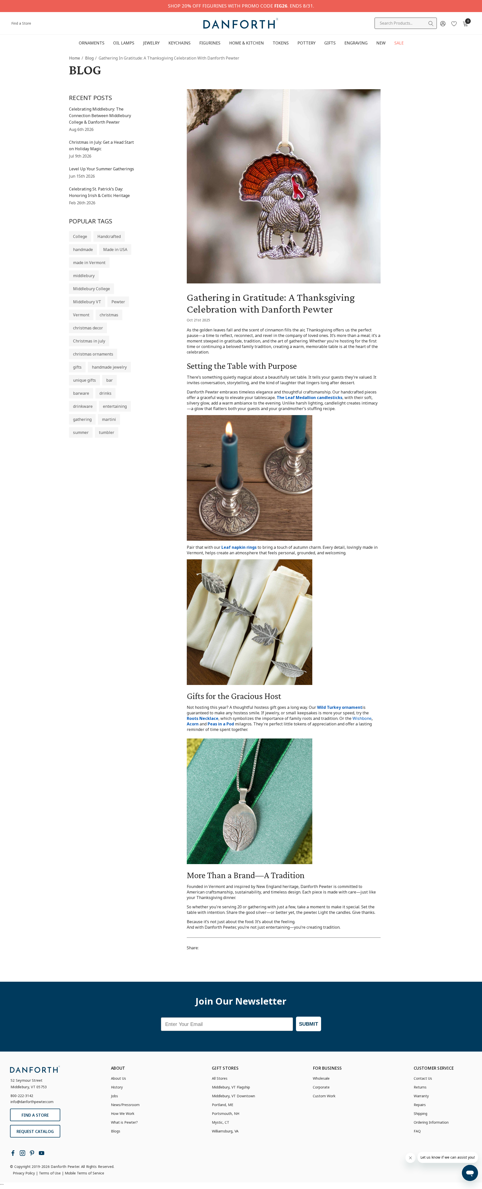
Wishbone (362, 718)
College (80, 236)
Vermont (81, 315)
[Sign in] (442, 23)
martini (109, 419)
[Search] (431, 24)
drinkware (83, 406)
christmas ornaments (93, 354)
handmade (83, 249)
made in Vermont (89, 262)
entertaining (115, 406)
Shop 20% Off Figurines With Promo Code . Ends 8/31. (241, 6)
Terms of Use (50, 1173)
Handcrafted (109, 236)
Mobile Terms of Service (84, 1173)
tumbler (106, 432)
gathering (82, 419)
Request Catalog (35, 1131)
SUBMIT (308, 1024)
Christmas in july (89, 341)
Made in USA (115, 249)
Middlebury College (91, 288)
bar (109, 380)
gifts (77, 367)
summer (81, 432)
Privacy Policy (24, 1173)
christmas (109, 315)
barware (81, 393)
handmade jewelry (109, 367)
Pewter (118, 302)
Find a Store (21, 23)
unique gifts (84, 380)
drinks (105, 393)
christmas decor (88, 328)
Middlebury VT (87, 302)
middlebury (84, 275)
